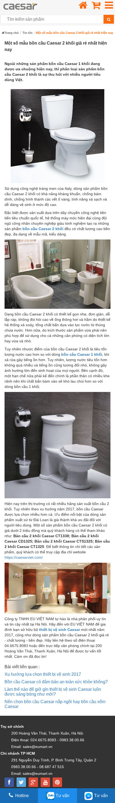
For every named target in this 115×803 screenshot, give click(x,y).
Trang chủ (12, 32)
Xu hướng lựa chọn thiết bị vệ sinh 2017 (43, 674)
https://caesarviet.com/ (24, 557)
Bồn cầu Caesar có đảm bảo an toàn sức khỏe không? (56, 682)
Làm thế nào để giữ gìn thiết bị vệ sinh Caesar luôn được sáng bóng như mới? (53, 691)
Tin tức (27, 32)
